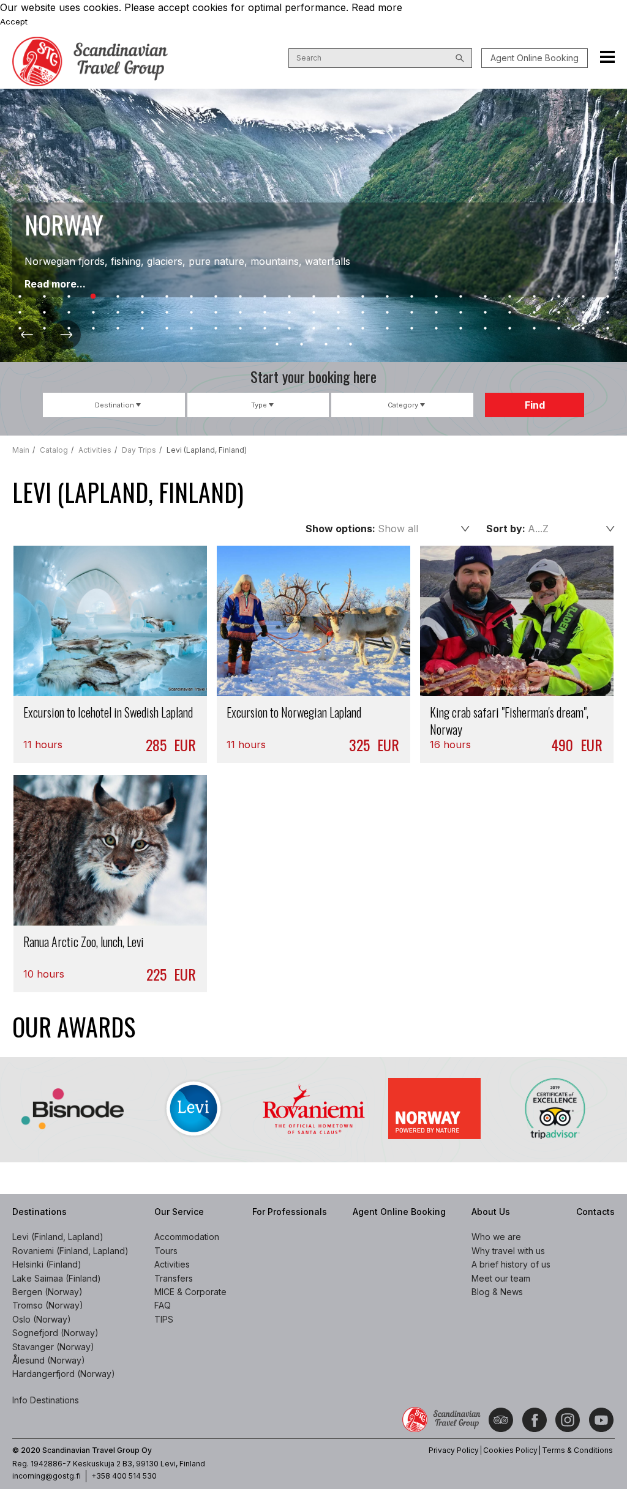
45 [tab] (485, 312)
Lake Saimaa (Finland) (56, 1278)
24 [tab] (583, 297)
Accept (14, 21)
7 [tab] (166, 297)
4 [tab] (93, 297)
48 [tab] (558, 312)
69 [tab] (460, 328)
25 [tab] (607, 297)
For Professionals (289, 1211)
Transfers (173, 1278)
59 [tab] (215, 328)
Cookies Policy (510, 1450)
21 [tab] (509, 297)
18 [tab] (436, 297)
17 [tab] (411, 297)
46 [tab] (509, 312)
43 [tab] (436, 312)
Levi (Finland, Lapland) (57, 1236)
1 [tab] (19, 297)
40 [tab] (362, 312)
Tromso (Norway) (47, 1305)
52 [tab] (44, 328)
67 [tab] (411, 328)
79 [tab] (350, 344)
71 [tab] (509, 328)
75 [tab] (607, 328)
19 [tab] (460, 297)
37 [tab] (289, 312)
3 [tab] (68, 297)
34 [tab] (215, 312)
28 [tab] (68, 312)
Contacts (595, 1211)
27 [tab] (44, 312)
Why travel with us (508, 1251)
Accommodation (186, 1236)
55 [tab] (117, 328)
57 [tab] (166, 328)
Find (535, 405)
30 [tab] (117, 312)
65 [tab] (362, 328)
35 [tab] (240, 312)
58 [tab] (191, 328)
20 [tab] (485, 297)
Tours (166, 1251)
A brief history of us (510, 1264)
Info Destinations (45, 1400)
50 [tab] (607, 312)
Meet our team (500, 1278)
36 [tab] (264, 312)
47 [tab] (534, 312)
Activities (172, 1264)
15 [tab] (362, 297)
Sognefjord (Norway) (55, 1332)
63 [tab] (313, 328)
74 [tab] (583, 328)
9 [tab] (215, 297)
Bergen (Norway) (47, 1292)
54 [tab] (93, 328)
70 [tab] (485, 328)
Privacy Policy (454, 1450)
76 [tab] (277, 344)
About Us (490, 1211)
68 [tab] (436, 328)
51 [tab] (19, 328)
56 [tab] (142, 328)
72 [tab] (534, 328)
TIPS (163, 1319)
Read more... (55, 284)
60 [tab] (240, 328)
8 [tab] (191, 297)
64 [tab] (338, 328)
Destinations (39, 1211)
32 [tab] (166, 312)
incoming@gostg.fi (46, 1475)
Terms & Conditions (577, 1450)
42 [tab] (411, 312)
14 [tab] (338, 297)
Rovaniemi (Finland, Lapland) (70, 1251)
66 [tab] (387, 328)
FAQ (162, 1305)
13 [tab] (313, 297)
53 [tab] (68, 328)
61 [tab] (264, 328)
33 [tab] (191, 312)
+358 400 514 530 (124, 1475)
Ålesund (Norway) (48, 1360)
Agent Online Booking (534, 58)
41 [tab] (387, 312)
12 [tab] (289, 297)
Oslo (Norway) (41, 1319)
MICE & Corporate (190, 1292)
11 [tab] (264, 297)
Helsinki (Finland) (46, 1264)
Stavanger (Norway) (53, 1347)
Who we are (496, 1236)
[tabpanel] (313, 225)
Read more (376, 7)
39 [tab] (338, 312)
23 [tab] (558, 297)
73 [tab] (558, 328)
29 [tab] (93, 312)
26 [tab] (19, 312)
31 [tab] (142, 312)
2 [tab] (44, 297)
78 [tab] (326, 344)
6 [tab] (142, 297)
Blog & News (497, 1292)
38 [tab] (313, 312)
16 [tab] (387, 297)
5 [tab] (117, 297)
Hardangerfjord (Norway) (63, 1373)
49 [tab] (583, 312)
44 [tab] (460, 312)
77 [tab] (301, 344)
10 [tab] (240, 297)
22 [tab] (534, 297)
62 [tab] (289, 328)
